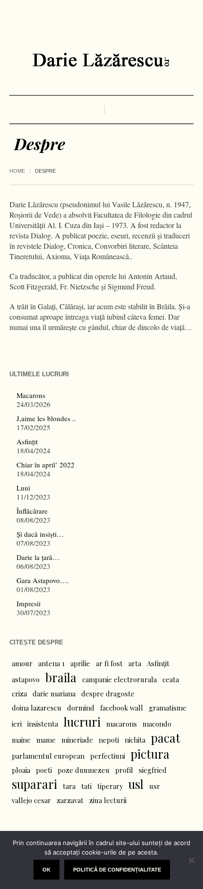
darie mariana (54, 693)
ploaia (21, 770)
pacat (165, 738)
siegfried (153, 770)
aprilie (80, 663)
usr (154, 786)
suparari (34, 784)
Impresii (29, 603)
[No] (191, 860)
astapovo (26, 679)
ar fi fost (109, 663)
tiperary (110, 786)
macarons (121, 723)
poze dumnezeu (84, 770)
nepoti (109, 740)
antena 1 (51, 663)
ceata (170, 679)
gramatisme (167, 707)
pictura (150, 754)
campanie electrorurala (119, 679)
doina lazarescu (36, 707)
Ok (46, 869)
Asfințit (27, 441)
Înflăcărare (32, 511)
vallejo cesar (31, 800)
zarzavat (70, 800)
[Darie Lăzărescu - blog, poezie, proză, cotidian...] (101, 60)
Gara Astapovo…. (43, 580)
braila (60, 677)
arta (134, 663)
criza (19, 693)
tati (86, 786)
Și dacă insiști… (40, 534)
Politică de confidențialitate (117, 869)
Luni (23, 487)
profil (124, 770)
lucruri (82, 722)
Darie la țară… (38, 557)
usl (136, 784)
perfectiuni (107, 756)
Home (17, 171)
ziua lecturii (108, 800)
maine (21, 740)
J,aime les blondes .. (46, 418)
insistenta (42, 723)
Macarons (31, 395)
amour (22, 663)
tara (69, 786)
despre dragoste (108, 693)
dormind (80, 707)
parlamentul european (48, 756)
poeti (44, 770)
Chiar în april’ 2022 (46, 464)
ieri (17, 723)
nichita (135, 740)
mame (46, 740)
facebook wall (121, 707)
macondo (157, 723)
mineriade (77, 740)
